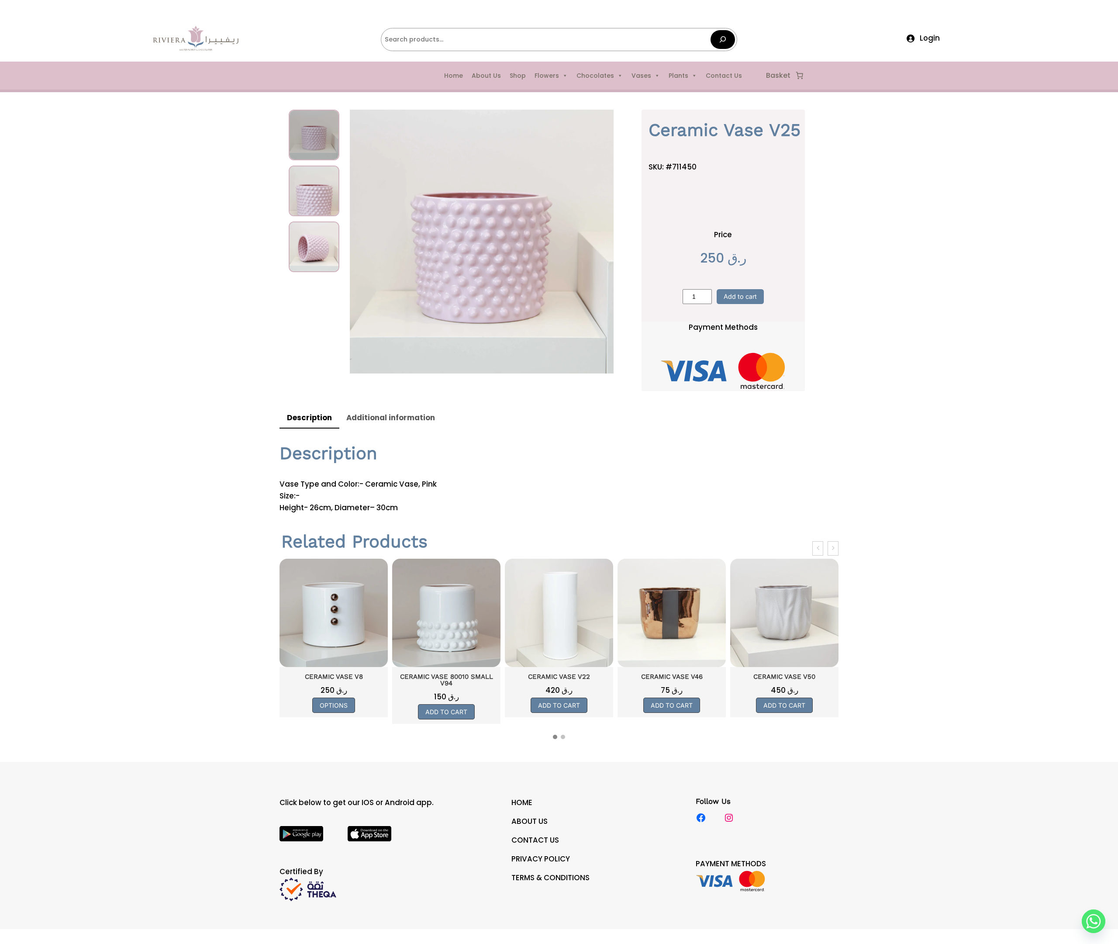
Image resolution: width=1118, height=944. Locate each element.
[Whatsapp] (1093, 921)
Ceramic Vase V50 (672, 677)
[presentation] (817, 548)
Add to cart (740, 296)
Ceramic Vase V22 (447, 677)
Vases (641, 75)
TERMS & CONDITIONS (550, 877)
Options (785, 705)
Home (453, 75)
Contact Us (724, 75)
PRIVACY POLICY (540, 859)
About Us (486, 75)
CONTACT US (535, 840)
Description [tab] (309, 417)
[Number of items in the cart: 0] (799, 75)
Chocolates (595, 75)
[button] (555, 737)
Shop (518, 75)
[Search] (723, 39)
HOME (521, 802)
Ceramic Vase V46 (559, 677)
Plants (678, 75)
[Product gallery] (482, 241)
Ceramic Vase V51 (784, 677)
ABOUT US (529, 821)
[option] (314, 190)
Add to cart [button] (334, 712)
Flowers (547, 75)
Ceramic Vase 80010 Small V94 (333, 680)
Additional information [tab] (390, 417)
